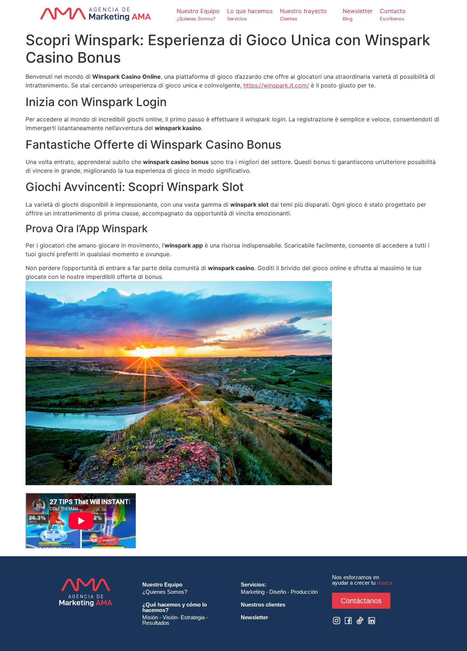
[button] (307, 14)
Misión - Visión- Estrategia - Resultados (175, 620)
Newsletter (254, 617)
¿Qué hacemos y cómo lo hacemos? (174, 607)
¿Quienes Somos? (164, 592)
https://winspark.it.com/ (276, 85)
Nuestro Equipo (162, 584)
